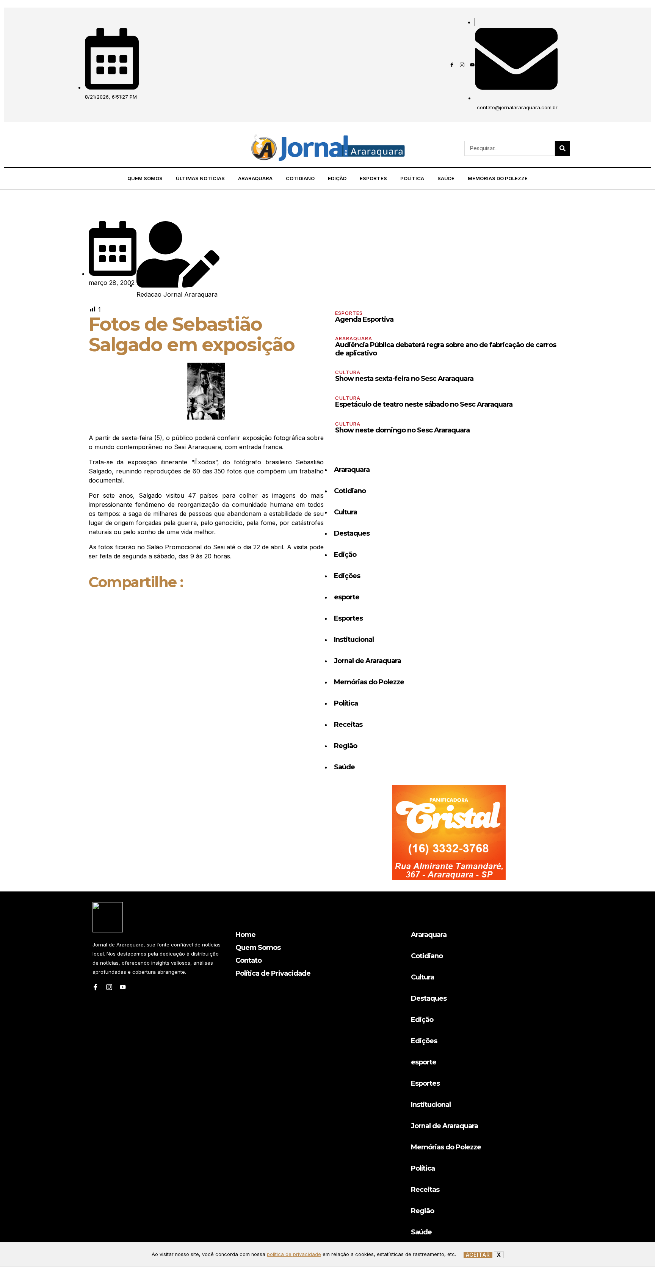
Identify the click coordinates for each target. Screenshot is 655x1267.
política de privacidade (294, 1254)
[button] (87, 148)
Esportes (373, 178)
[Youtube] (472, 65)
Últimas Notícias (200, 178)
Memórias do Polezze (498, 178)
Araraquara (255, 178)
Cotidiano (300, 178)
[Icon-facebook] (452, 65)
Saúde (445, 178)
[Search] (562, 148)
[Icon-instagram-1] (462, 65)
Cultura (347, 372)
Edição (337, 178)
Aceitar (478, 1255)
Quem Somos (145, 178)
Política (412, 178)
